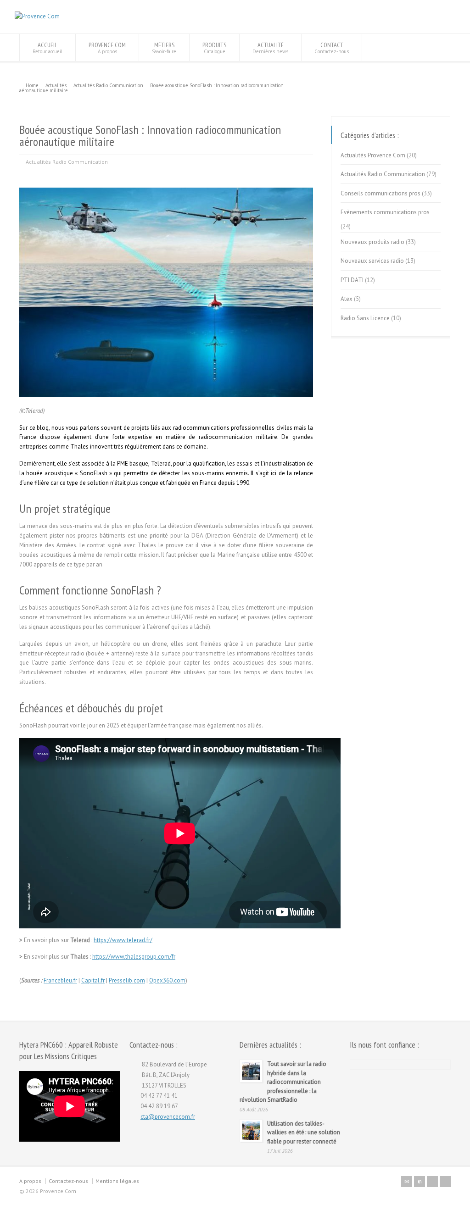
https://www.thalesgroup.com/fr (133, 956)
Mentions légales (117, 1180)
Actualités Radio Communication (67, 161)
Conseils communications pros (380, 193)
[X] (419, 1181)
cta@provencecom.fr (167, 1117)
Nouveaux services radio (372, 261)
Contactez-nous (68, 1180)
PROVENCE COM (107, 48)
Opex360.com (167, 980)
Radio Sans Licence (365, 318)
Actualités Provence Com (373, 155)
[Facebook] (432, 1181)
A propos (30, 1180)
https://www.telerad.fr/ (123, 940)
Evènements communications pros (385, 212)
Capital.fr (93, 980)
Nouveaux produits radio (372, 242)
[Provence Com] (37, 16)
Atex (346, 299)
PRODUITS (214, 48)
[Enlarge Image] (166, 188)
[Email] (406, 1181)
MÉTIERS (164, 48)
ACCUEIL (47, 48)
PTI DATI (352, 280)
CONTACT (331, 48)
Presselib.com (127, 980)
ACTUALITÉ (270, 48)
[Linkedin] (445, 1181)
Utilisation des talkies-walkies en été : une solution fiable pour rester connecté (303, 1132)
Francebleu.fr (60, 980)
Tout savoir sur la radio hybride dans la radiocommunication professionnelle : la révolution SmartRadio (283, 1082)
